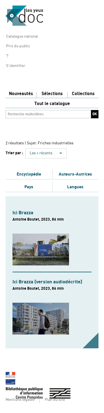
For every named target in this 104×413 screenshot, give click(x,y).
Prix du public (18, 46)
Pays (28, 187)
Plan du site (55, 400)
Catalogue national (22, 36)
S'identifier (15, 66)
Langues (75, 187)
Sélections (52, 93)
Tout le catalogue (52, 103)
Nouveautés (21, 93)
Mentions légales (20, 400)
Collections (83, 93)
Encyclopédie (29, 174)
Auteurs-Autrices (75, 174)
